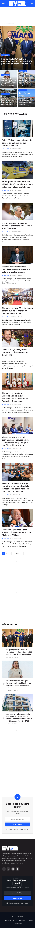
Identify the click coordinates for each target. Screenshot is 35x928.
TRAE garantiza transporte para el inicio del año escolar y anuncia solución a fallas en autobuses (17, 184)
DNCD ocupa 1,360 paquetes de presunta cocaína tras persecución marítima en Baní (8, 100)
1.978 (17, 553)
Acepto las (18, 829)
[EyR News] (17, 3)
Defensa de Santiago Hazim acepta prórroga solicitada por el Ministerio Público (17, 532)
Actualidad (7, 920)
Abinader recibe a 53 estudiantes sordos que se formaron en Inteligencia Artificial (17, 311)
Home (3, 23)
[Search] (32, 3)
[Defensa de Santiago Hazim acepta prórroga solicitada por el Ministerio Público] (17, 518)
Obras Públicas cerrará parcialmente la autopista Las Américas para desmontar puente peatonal (25, 98)
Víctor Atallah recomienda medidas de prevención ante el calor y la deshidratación (16, 269)
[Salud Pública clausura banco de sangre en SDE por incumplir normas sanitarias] (17, 128)
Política (15, 920)
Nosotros (22, 920)
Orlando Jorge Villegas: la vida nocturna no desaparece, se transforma (16, 352)
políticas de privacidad (21, 829)
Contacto (30, 920)
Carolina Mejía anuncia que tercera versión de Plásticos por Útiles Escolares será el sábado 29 (8, 82)
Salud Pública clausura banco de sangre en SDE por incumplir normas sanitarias (17, 143)
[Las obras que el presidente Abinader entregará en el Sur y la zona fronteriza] (17, 211)
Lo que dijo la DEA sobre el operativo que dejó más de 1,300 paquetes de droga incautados (17, 61)
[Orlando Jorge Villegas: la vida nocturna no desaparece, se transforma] (17, 338)
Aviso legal (18, 923)
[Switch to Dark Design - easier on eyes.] (29, 3)
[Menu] (3, 3)
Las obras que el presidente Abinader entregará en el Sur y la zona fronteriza (17, 226)
